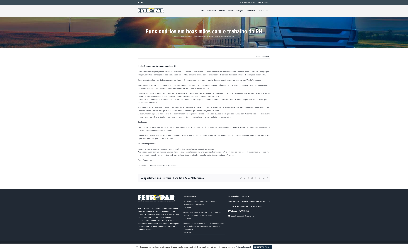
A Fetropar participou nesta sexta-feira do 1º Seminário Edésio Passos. (200, 203)
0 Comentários (172, 166)
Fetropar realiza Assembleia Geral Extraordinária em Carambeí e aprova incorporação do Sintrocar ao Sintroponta (204, 226)
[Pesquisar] (267, 10)
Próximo (265, 57)
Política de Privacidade (243, 247)
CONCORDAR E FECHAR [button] (262, 247)
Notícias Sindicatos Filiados (158, 166)
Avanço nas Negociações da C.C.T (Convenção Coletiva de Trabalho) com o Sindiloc (202, 214)
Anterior (257, 57)
